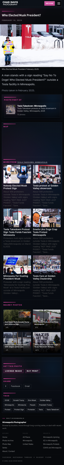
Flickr (48, 457)
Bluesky (40, 457)
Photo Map (6, 444)
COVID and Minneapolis (52, 448)
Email (27, 386)
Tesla (41, 409)
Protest (7, 409)
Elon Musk (32, 400)
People (32, 405)
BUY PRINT (32, 371)
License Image (13, 371)
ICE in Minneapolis (50, 440)
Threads (28, 457)
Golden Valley (45, 400)
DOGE (7, 400)
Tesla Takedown (53, 409)
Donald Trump (18, 400)
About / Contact (8, 451)
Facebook (15, 386)
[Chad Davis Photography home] (22, 3)
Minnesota (22, 405)
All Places (26, 437)
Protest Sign (19, 409)
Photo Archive (7, 440)
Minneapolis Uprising (51, 437)
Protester (31, 409)
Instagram (17, 457)
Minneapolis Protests (51, 444)
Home (4, 437)
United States (28, 444)
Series (4, 448)
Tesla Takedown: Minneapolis (32, 162)
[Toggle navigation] (59, 3)
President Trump (45, 405)
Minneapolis (9, 405)
